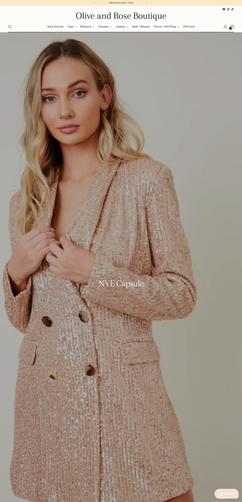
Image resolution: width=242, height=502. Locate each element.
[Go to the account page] (225, 26)
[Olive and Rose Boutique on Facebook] (223, 9)
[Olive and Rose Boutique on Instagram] (228, 9)
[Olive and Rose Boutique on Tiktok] (232, 9)
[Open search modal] (10, 26)
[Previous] (95, 3)
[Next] (146, 3)
